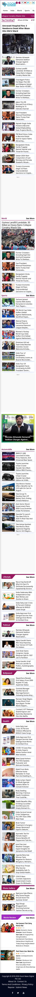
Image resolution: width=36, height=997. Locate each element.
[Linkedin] (33, 2)
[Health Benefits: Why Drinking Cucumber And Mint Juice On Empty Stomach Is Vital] (8, 804)
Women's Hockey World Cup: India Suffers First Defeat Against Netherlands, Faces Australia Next (24, 334)
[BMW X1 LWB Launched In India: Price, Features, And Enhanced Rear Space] (8, 456)
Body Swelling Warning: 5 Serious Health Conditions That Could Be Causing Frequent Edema (23, 794)
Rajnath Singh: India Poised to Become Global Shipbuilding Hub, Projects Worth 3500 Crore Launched (24, 126)
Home (5, 10)
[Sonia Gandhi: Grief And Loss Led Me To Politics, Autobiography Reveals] (8, 665)
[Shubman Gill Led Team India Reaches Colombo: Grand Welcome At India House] (8, 345)
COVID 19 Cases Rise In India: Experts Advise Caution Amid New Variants (23, 751)
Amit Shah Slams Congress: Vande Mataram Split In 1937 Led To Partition (24, 654)
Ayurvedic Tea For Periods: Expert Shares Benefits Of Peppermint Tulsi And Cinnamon (24, 836)
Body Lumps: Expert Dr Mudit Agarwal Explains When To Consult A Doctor (23, 783)
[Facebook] (22, 2)
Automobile (7, 449)
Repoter (11, 987)
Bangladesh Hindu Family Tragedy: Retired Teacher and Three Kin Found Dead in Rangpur (23, 148)
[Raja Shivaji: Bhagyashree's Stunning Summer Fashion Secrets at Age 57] (8, 907)
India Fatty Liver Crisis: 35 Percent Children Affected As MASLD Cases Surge (24, 606)
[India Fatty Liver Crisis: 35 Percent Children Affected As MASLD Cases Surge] (8, 606)
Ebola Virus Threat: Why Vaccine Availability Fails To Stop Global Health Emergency (23, 869)
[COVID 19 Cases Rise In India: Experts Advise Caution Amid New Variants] (8, 751)
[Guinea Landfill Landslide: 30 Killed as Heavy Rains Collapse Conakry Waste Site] (8, 71)
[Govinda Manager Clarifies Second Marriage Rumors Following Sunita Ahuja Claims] (8, 692)
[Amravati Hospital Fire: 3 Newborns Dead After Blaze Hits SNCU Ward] (18, 44)
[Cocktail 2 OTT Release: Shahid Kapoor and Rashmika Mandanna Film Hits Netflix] (8, 713)
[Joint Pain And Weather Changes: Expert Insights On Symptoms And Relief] (8, 847)
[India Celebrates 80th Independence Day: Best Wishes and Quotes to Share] (8, 596)
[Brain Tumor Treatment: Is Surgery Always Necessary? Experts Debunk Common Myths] (8, 826)
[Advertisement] (18, 196)
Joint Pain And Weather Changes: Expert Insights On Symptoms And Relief (24, 847)
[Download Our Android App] (17, 2)
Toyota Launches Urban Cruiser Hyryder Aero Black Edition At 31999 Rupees (23, 476)
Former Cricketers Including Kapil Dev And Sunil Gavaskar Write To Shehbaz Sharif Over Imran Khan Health (23, 94)
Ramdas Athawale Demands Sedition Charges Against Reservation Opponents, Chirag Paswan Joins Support (24, 60)
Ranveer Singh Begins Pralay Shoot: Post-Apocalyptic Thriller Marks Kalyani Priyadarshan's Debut (24, 702)
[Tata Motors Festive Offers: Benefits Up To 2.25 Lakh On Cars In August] (8, 487)
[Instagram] (31, 2)
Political (6, 625)
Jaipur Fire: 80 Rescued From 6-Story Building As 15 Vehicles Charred (24, 105)
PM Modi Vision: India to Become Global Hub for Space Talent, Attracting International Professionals (24, 137)
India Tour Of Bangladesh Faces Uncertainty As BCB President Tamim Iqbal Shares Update (23, 367)
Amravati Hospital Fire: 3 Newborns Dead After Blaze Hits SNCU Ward (16, 28)
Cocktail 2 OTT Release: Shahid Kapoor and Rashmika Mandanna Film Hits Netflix (24, 712)
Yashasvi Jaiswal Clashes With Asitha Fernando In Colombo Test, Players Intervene (24, 302)
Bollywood (7, 673)
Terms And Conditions (11, 984)
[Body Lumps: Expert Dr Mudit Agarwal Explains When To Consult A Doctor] (8, 783)
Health (6, 721)
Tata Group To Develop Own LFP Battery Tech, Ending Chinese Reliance (23, 497)
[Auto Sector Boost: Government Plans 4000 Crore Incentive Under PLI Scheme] (8, 507)
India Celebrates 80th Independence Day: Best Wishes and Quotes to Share (24, 595)
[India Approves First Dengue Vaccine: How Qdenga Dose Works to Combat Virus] (8, 617)
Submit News (21, 987)
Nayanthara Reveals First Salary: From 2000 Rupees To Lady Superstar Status (24, 681)
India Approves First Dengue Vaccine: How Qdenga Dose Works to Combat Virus (24, 616)
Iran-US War (23, 20)
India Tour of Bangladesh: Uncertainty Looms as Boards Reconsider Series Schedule (24, 356)
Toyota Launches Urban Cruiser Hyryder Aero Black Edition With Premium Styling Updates (24, 466)
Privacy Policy (27, 984)
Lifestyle (7, 577)
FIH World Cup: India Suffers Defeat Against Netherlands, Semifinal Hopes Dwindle (24, 313)
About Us (12, 981)
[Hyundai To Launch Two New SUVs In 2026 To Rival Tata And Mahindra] (8, 517)
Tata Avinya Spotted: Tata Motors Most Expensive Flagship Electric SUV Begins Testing (23, 527)
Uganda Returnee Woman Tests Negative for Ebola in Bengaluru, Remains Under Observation (24, 858)
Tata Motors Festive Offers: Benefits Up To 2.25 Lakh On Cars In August (24, 487)
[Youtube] (25, 2)
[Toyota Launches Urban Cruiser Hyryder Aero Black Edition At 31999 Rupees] (8, 476)
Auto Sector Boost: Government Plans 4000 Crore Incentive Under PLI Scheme (23, 507)
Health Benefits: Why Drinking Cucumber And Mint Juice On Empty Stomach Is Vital (24, 804)
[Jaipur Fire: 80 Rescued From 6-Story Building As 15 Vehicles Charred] (8, 105)
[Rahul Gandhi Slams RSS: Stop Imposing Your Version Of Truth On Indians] (8, 644)
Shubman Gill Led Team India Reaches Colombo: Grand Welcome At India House (23, 345)
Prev (5, 436)
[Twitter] (28, 2)
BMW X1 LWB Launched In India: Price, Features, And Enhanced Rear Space (24, 456)
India (12, 10)
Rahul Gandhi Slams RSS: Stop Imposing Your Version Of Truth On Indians (24, 643)
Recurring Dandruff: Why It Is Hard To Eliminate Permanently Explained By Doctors (24, 585)
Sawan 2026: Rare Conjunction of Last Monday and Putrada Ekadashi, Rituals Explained (24, 158)
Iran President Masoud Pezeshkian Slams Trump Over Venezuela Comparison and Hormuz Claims (23, 116)
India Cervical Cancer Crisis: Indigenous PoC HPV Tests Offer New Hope (24, 815)
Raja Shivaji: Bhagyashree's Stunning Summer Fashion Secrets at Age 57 (24, 907)
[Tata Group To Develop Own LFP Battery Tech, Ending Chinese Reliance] (8, 497)
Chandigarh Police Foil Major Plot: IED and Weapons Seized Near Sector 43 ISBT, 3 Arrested (24, 83)
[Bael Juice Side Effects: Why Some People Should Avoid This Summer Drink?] (8, 896)
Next (32, 436)
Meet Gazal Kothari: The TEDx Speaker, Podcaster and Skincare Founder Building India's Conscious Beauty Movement (23, 761)
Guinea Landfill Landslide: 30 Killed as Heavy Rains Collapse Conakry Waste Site (24, 71)
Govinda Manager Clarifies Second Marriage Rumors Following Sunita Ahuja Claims (24, 691)
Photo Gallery (9, 888)
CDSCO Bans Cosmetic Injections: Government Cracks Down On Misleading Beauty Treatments (24, 879)
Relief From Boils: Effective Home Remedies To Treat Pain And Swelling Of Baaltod (24, 772)
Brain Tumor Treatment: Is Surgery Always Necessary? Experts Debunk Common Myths (24, 826)
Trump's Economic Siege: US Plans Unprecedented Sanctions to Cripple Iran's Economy (23, 169)
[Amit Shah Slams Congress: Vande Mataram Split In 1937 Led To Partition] (8, 654)
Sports (27, 10)
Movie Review (10, 917)
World (19, 10)
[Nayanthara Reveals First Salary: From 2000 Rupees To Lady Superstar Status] (8, 681)
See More (30, 218)
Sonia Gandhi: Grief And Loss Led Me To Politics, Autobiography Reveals (25, 664)
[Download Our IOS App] (19, 2)
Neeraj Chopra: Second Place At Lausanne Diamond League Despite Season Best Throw (23, 324)
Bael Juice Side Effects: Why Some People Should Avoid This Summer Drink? (24, 896)
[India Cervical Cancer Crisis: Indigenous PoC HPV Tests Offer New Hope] (8, 815)
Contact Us (22, 981)
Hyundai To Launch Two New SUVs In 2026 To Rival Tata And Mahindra (24, 517)
